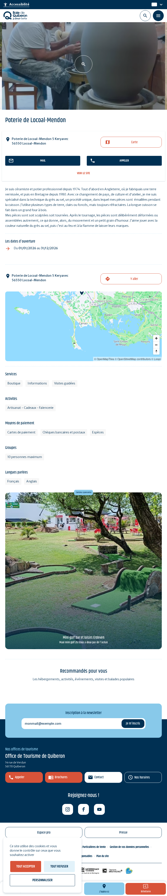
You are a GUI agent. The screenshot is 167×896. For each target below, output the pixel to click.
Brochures (61, 777)
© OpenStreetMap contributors (133, 359)
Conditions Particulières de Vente (88, 847)
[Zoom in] (156, 338)
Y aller (134, 279)
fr (153, 4)
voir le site (83, 173)
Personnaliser (42, 880)
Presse (123, 832)
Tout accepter (25, 866)
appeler (124, 160)
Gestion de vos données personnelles (129, 847)
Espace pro (43, 832)
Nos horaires (142, 777)
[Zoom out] (156, 345)
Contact (99, 777)
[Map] (83, 326)
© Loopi (156, 359)
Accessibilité (16, 4)
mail (42, 160)
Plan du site (102, 856)
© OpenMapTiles (104, 359)
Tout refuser (59, 866)
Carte (134, 142)
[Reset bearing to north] (156, 351)
